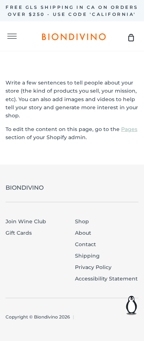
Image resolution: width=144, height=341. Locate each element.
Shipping (87, 255)
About (83, 233)
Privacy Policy (93, 267)
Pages (129, 129)
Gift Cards (19, 233)
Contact (85, 244)
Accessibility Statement (106, 278)
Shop (82, 221)
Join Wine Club (26, 221)
